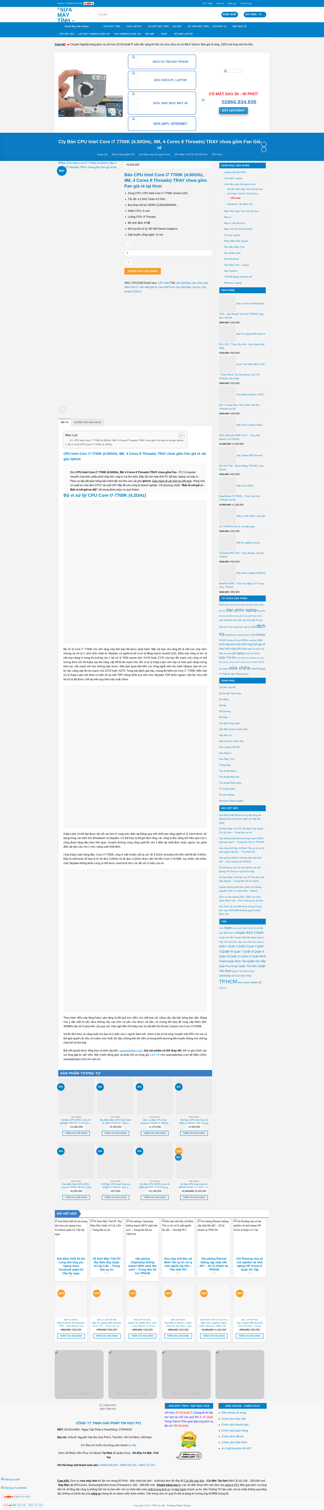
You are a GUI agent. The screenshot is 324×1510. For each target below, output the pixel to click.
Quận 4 (252, 946)
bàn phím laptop (241, 610)
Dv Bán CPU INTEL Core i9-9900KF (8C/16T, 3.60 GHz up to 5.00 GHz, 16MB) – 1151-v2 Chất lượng (76, 1122)
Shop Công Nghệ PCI (123, 154)
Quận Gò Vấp (256, 961)
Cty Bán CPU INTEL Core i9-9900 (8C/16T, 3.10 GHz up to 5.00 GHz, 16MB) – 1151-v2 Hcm (155, 1186)
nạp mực (242, 941)
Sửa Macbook (231, 258)
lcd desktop (258, 634)
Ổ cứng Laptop (232, 235)
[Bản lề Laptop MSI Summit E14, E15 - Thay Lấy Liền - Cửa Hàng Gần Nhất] (106, 1301)
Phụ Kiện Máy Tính (234, 247)
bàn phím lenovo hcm (253, 616)
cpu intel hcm (166, 287)
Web (240, 982)
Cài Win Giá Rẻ (227, 687)
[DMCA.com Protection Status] (189, 1439)
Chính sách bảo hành (234, 1442)
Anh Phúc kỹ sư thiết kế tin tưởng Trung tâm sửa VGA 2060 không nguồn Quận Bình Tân (240, 910)
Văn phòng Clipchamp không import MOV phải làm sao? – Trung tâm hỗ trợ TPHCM (241, 840)
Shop (164, 34)
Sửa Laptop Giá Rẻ (229, 747)
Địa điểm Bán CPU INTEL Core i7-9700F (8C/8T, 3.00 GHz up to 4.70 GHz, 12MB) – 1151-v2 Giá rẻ (76, 1186)
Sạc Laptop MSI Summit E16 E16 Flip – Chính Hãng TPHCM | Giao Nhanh (250, 1324)
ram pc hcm (245, 662)
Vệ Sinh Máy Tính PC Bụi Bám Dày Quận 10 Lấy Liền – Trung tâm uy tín (241, 830)
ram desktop (251, 658)
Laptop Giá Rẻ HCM (235, 172)
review (251, 971)
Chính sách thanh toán (235, 1424)
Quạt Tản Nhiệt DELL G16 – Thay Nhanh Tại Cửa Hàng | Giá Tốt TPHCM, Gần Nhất (142, 1324)
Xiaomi (254, 982)
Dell (254, 627)
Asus (221, 604)
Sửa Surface (230, 270)
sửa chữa (239, 667)
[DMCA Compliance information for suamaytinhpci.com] (189, 1455)
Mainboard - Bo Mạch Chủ (240, 204)
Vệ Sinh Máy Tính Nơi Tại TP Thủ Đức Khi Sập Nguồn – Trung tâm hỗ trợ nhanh (241, 879)
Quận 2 (233, 946)
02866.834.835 (109, 1465)
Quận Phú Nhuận (252, 653)
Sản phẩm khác (232, 253)
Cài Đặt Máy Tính (158, 26)
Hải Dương (225, 711)
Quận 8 (248, 951)
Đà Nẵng (223, 699)
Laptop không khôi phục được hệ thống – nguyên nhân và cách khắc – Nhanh (241, 889)
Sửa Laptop (133, 26)
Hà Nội (222, 705)
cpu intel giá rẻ (250, 620)
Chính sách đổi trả (233, 1436)
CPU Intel (217, 154)
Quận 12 (246, 956)
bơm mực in (249, 928)
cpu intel (237, 620)
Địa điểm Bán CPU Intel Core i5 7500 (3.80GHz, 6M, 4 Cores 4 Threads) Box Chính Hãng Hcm (115, 1122)
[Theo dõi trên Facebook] (255, 3)
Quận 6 (227, 951)
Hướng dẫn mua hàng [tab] (87, 422)
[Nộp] (126, 15)
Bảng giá (232, 3)
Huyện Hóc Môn (226, 937)
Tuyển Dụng (246, 3)
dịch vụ (227, 932)
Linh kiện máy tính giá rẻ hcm (154, 154)
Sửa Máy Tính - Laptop (236, 265)
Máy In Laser (225, 653)
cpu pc (247, 627)
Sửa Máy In (219, 26)
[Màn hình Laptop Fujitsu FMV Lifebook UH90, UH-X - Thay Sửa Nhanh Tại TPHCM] (214, 1301)
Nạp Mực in (65, 1485)
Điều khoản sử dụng (234, 1412)
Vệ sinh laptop (183, 34)
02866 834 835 (22, 1496)
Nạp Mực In (239, 26)
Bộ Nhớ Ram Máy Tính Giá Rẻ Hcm (245, 189)
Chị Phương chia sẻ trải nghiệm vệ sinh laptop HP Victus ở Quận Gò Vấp (240, 869)
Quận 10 (224, 956)
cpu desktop (225, 620)
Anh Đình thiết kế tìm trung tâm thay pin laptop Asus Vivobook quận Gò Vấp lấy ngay (240, 819)
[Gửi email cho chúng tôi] (262, 3)
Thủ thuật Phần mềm (230, 783)
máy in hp (259, 649)
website (246, 982)
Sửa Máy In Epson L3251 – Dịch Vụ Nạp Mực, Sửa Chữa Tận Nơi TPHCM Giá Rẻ (178, 1324)
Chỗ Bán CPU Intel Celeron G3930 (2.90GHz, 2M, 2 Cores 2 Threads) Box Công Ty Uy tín (115, 1186)
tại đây (132, 1445)
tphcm (246, 674)
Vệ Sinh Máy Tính (198, 26)
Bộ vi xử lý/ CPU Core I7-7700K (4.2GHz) (90, 444)
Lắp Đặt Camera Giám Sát (94, 34)
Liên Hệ (220, 3)
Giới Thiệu (207, 3)
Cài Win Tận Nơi (217, 1480)
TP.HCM (228, 981)
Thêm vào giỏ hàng (143, 271)
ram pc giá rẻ (234, 662)
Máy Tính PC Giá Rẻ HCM (238, 229)
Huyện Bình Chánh (250, 932)
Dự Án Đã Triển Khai (230, 693)
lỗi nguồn (238, 640)
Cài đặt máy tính (194, 1480)
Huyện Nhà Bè (242, 937)
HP (234, 933)
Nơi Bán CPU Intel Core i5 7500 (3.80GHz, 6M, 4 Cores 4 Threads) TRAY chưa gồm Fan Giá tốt (194, 1122)
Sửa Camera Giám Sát (127, 34)
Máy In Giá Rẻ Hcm (234, 223)
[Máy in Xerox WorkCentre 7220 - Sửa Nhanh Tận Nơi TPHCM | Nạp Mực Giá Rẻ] (71, 1301)
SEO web (235, 976)
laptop (253, 937)
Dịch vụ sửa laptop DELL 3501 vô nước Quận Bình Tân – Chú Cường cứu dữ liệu (241, 898)
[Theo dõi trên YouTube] (265, 3)
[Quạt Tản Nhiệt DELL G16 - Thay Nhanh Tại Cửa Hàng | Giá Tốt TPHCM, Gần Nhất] (142, 1301)
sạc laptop (223, 669)
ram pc (225, 662)
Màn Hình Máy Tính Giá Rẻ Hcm (241, 211)
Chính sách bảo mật (234, 1418)
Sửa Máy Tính (111, 26)
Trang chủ (102, 154)
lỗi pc (245, 640)
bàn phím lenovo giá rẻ (234, 616)
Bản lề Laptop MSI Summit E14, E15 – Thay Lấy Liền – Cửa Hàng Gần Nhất (106, 1324)
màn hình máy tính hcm (233, 648)
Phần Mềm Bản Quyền (236, 241)
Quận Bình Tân (236, 961)
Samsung (225, 975)
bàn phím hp (230, 605)
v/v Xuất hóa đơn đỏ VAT (236, 1448)
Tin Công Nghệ (227, 788)
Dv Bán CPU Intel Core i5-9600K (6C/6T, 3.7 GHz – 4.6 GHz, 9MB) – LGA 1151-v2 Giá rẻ (194, 1186)
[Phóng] (62, 409)
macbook (252, 640)
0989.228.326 (128, 1465)
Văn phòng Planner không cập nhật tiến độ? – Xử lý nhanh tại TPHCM (240, 859)
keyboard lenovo (244, 635)
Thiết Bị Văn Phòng (232, 674)
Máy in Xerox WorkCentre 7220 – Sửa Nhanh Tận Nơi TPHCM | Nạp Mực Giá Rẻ (71, 1324)
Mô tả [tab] (64, 422)
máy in (250, 648)
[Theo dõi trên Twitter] (259, 3)
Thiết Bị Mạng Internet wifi (238, 276)
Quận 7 (238, 951)
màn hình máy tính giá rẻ (250, 644)
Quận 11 (235, 956)
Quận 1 (223, 946)
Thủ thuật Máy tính (229, 776)
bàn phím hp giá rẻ (245, 605)
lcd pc (222, 640)
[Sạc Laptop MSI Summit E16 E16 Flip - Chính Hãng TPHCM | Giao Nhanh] (249, 1301)
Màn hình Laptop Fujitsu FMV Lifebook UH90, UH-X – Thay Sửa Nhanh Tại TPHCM (213, 1324)
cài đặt (259, 928)
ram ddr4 (241, 658)
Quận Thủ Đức (228, 657)
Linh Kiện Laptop (233, 178)
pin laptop (239, 653)
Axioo (240, 928)
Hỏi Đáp (150, 34)
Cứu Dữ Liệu (66, 34)
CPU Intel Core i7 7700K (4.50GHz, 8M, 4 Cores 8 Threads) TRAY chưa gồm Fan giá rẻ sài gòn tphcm (129, 440)
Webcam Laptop (233, 282)
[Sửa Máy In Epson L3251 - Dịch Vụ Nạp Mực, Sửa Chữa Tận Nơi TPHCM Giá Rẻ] (178, 1301)
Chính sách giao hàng (235, 1430)
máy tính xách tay (228, 942)
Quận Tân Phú (240, 971)
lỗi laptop (230, 640)
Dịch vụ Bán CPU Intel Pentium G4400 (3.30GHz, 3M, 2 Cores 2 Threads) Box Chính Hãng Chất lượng (155, 1122)
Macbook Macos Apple (231, 800)
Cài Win (176, 26)
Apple (228, 927)
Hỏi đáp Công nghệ (229, 723)
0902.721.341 (147, 1465)
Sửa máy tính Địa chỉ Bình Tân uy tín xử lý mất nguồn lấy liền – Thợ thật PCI (241, 850)
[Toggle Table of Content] (180, 435)
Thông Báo (225, 765)
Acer (221, 928)
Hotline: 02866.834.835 (69, 3)
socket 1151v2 (257, 662)
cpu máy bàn (236, 627)
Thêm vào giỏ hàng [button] (76, 1133)
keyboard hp (230, 635)
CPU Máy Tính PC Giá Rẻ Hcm (191, 154)
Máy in (227, 217)
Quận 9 (259, 951)
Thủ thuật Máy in (228, 771)
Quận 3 (242, 946)
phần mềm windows (256, 942)
